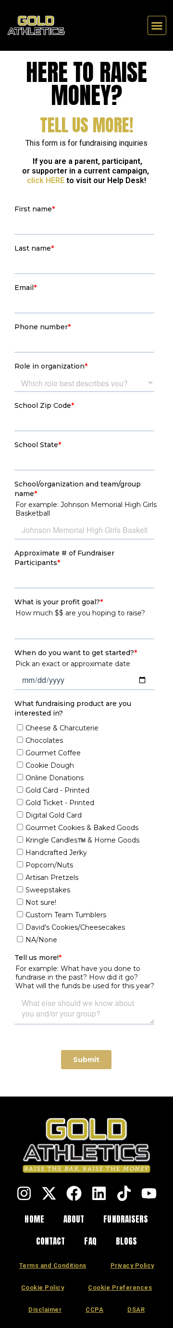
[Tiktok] (123, 1193)
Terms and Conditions (52, 1265)
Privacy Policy (132, 1265)
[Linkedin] (98, 1193)
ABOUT (74, 1219)
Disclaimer (45, 1309)
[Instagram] (24, 1193)
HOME (34, 1219)
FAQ (90, 1241)
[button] (157, 25)
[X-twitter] (49, 1193)
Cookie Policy (42, 1287)
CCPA (94, 1309)
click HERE (45, 180)
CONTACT (50, 1241)
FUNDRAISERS (125, 1219)
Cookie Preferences (120, 1287)
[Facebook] (74, 1193)
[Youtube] (148, 1193)
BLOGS (126, 1241)
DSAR (136, 1309)
